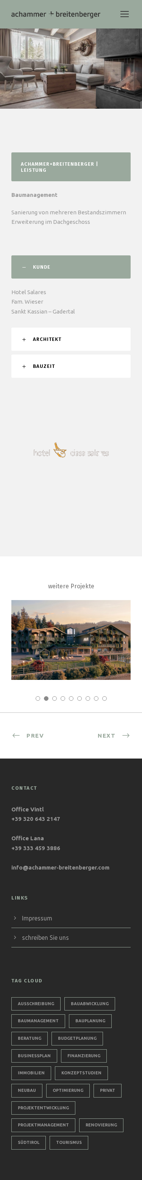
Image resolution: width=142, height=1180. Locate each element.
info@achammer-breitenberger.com (60, 867)
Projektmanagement (43, 1125)
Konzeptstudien (81, 1073)
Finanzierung (83, 1055)
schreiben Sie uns (45, 937)
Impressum (37, 918)
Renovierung (101, 1125)
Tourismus (69, 1142)
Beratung (29, 1038)
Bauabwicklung (90, 1003)
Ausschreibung (36, 1003)
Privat (107, 1090)
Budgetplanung (77, 1038)
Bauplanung (90, 1020)
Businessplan (34, 1055)
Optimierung (68, 1090)
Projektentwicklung (43, 1108)
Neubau (27, 1090)
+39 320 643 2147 (35, 819)
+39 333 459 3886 (35, 848)
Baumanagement (38, 1020)
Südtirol (28, 1142)
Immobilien (31, 1073)
